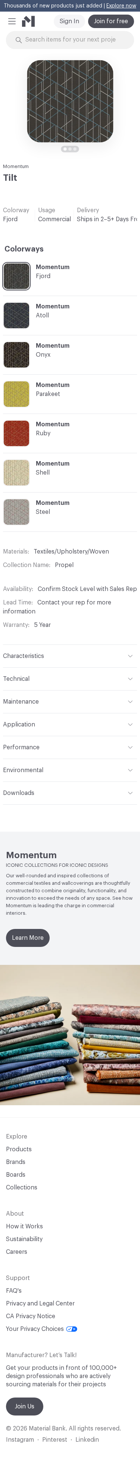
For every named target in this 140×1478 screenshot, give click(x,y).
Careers (16, 1252)
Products (19, 1149)
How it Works (24, 1226)
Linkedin (87, 1440)
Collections (21, 1188)
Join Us (24, 1407)
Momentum (16, 166)
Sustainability (24, 1239)
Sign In (69, 21)
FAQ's (14, 1291)
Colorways (24, 249)
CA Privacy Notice (30, 1316)
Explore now (121, 6)
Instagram (20, 1440)
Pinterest (54, 1440)
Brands (15, 1162)
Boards (15, 1175)
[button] (12, 21)
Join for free (111, 21)
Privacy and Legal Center (40, 1304)
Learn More (28, 938)
